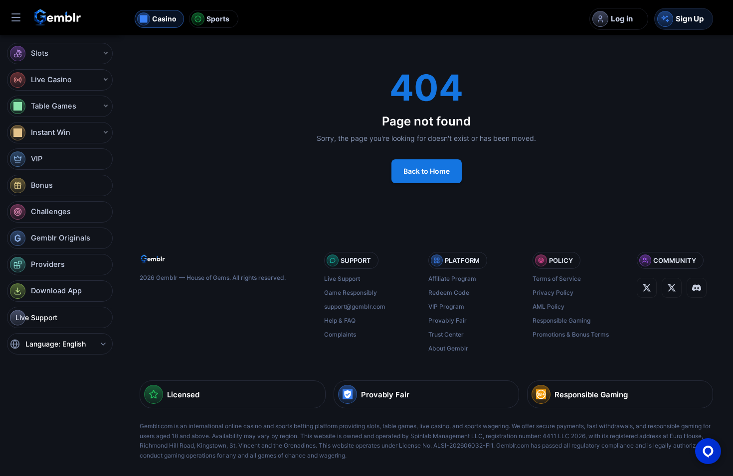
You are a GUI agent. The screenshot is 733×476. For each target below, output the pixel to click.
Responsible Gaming (561, 320)
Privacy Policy (553, 292)
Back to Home (426, 171)
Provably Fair (447, 320)
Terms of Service (557, 278)
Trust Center (446, 334)
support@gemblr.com (354, 306)
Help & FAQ (340, 320)
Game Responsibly (350, 292)
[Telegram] (697, 288)
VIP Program (446, 306)
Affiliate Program (452, 278)
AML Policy (548, 306)
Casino (164, 18)
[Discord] (672, 288)
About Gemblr (448, 348)
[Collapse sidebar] (16, 17)
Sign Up (690, 18)
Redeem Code (448, 292)
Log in (622, 18)
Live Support (342, 278)
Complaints (340, 334)
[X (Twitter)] (647, 288)
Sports (217, 18)
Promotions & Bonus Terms (571, 334)
